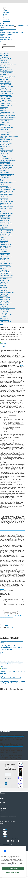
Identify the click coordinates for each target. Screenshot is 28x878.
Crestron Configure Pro (5, 131)
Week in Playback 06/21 (6, 143)
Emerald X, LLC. (6, 844)
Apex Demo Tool (4, 79)
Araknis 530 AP (4, 287)
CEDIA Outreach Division (6, 232)
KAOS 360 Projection (5, 100)
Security (21, 32)
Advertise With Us (4, 34)
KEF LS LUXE (3, 108)
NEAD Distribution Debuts (6, 119)
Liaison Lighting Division (6, 223)
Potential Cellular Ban (5, 175)
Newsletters (7, 39)
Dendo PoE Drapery (5, 98)
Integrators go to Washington (7, 76)
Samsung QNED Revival (6, 302)
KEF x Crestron (3, 60)
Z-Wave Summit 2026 (5, 222)
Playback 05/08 (4, 196)
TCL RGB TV (3, 237)
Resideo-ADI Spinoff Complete (8, 102)
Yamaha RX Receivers (5, 193)
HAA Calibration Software (6, 213)
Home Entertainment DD (6, 105)
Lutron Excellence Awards (6, 127)
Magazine (4, 37)
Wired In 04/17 (4, 241)
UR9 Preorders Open (5, 289)
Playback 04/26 (4, 225)
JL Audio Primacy (4, 205)
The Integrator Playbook (6, 158)
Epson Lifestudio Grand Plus (7, 292)
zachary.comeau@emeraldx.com (8, 816)
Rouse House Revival (5, 299)
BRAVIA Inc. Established (6, 277)
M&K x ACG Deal (4, 261)
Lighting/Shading (14, 32)
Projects (5, 10)
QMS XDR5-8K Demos (5, 84)
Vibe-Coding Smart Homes (6, 206)
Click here (2, 589)
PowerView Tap (4, 57)
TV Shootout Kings (4, 122)
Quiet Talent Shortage (5, 321)
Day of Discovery (4, 186)
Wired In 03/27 (4, 285)
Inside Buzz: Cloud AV (5, 318)
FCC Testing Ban (4, 199)
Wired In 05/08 (4, 198)
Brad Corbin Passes (5, 146)
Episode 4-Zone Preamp (6, 236)
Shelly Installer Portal (5, 170)
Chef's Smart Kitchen (5, 218)
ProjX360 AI (3, 260)
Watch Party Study (4, 144)
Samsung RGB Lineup (5, 248)
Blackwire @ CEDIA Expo (6, 81)
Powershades (20, 365)
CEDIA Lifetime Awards (6, 69)
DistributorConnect (4, 62)
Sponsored (24, 25)
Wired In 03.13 (3, 306)
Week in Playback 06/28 (6, 134)
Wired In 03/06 (4, 313)
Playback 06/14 (4, 153)
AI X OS (2, 148)
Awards (5, 16)
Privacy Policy (9, 864)
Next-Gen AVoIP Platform (6, 78)
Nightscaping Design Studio (7, 112)
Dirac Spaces (3, 114)
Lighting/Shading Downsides (7, 160)
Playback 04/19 (4, 239)
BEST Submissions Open (6, 229)
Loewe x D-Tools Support (6, 230)
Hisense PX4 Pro (4, 120)
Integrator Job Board (5, 297)
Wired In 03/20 (4, 296)
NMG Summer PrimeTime (6, 165)
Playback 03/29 (4, 282)
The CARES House (4, 320)
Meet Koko (3, 124)
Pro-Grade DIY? (4, 311)
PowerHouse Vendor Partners (7, 308)
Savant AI (2, 65)
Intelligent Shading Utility (6, 315)
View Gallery (3, 343)
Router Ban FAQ (4, 242)
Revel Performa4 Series (6, 266)
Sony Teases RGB (4, 258)
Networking (4, 29)
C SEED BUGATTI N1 (5, 162)
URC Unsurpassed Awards (6, 150)
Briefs (5, 25)
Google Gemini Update (5, 215)
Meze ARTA (3, 157)
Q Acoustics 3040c (5, 103)
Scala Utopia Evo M (5, 126)
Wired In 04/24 (4, 227)
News (2, 25)
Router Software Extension (6, 194)
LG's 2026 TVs (3, 316)
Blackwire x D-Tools (5, 67)
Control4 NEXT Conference (6, 71)
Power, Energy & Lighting (6, 151)
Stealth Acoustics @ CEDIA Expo (8, 64)
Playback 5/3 (3, 210)
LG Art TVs (2, 179)
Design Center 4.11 (5, 253)
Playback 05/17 (4, 184)
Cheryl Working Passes (6, 169)
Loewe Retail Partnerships (6, 191)
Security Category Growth (6, 275)
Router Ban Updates (5, 220)
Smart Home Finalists (5, 95)
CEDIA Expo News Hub (6, 187)
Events (5, 14)
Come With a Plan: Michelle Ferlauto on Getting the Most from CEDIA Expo (11, 663)
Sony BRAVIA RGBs (5, 172)
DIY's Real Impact (4, 284)
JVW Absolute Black (5, 74)
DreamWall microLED (5, 244)
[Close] (24, 848)
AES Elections (3, 88)
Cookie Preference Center (12, 872)
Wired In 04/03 (4, 270)
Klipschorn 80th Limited (6, 90)
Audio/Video (7, 32)
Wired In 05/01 (4, 211)
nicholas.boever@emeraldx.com (8, 821)
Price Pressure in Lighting (6, 167)
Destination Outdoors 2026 (7, 72)
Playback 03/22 (4, 294)
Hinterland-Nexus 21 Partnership (8, 115)
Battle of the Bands (5, 254)
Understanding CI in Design (7, 174)
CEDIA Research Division (6, 201)
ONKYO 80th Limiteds (5, 91)
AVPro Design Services (6, 139)
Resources (6, 12)
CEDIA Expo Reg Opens (6, 263)
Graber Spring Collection (6, 208)
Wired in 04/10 (3, 251)
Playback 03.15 (4, 304)
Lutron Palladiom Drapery (6, 93)
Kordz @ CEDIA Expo (5, 83)
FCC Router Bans (4, 290)
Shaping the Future (4, 53)
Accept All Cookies (13, 868)
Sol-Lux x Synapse (4, 309)
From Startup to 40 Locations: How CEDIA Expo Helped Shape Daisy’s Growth (12, 682)
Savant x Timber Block (5, 272)
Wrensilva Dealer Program (6, 182)
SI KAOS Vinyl (3, 138)
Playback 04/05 (4, 268)
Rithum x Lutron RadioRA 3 (6, 96)
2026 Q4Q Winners (4, 278)
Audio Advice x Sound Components (9, 136)
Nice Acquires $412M (5, 132)
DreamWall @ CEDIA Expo (6, 86)
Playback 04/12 (4, 249)
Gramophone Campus (5, 203)
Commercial (10, 29)
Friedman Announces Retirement (8, 181)
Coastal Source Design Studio (7, 189)
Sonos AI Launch (4, 107)
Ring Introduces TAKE (5, 59)
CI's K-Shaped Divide (5, 246)
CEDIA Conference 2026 (6, 256)
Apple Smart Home (4, 110)
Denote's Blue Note (5, 265)
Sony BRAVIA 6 (4, 55)
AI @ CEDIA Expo (4, 301)
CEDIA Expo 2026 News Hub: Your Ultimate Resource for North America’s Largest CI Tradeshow (11, 647)
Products (9, 25)
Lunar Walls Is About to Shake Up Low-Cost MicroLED (12, 672)
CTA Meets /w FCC (5, 217)
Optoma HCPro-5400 (5, 234)
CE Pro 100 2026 (4, 177)
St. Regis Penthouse (5, 280)
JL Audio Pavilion (4, 155)
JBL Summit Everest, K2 (6, 163)
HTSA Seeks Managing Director (8, 117)
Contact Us (3, 823)
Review (18, 628)
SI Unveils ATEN (4, 129)
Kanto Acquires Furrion (5, 141)
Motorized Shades (11, 628)
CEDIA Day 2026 (4, 273)
